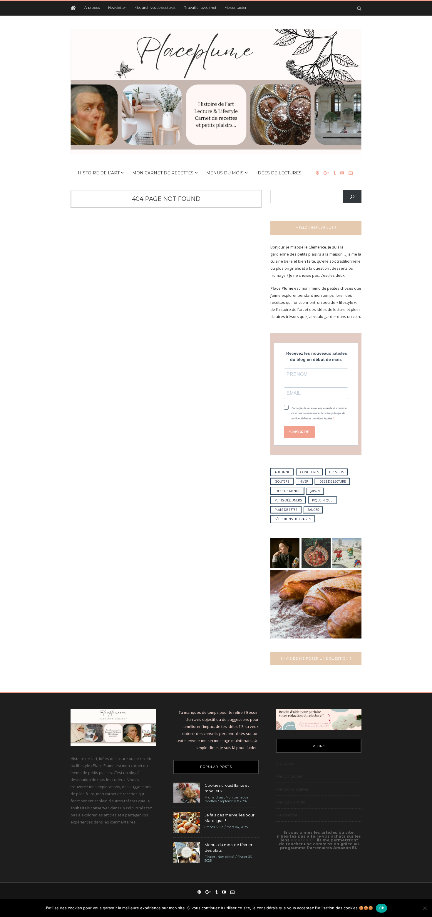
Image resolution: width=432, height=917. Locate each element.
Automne (282, 472)
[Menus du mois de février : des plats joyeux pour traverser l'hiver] (186, 851)
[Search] (352, 196)
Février (210, 857)
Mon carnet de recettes (163, 173)
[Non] (425, 908)
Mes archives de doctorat (155, 7)
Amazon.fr (302, 840)
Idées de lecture (332, 481)
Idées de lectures (279, 173)
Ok (381, 908)
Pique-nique (322, 500)
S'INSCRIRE (299, 432)
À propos (92, 7)
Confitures (309, 472)
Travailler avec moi (200, 7)
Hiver (303, 481)
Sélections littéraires (293, 519)
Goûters (282, 481)
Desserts (336, 472)
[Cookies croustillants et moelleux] (186, 792)
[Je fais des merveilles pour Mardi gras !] (186, 822)
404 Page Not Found (166, 198)
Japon (315, 491)
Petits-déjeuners (288, 500)
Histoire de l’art (99, 173)
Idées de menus (287, 491)
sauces (313, 510)
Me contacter (236, 7)
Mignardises (214, 797)
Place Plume (281, 288)
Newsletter (117, 7)
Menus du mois (225, 173)
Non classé (225, 857)
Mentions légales (292, 789)
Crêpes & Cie (214, 827)
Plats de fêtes (286, 510)
